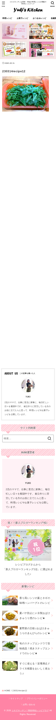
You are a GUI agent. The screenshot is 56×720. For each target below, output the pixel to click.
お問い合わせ (29, 704)
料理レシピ (7, 18)
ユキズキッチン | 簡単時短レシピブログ (30, 710)
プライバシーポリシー (37, 698)
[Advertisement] (28, 238)
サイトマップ (16, 698)
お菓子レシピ (22, 18)
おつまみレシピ (39, 18)
